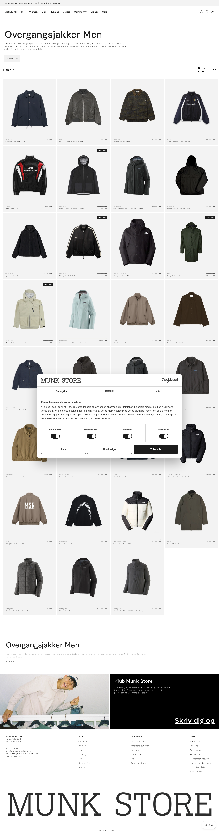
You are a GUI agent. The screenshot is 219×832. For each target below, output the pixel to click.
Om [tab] (158, 391)
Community (80, 11)
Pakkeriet (135, 750)
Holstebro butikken (140, 746)
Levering (194, 746)
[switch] (91, 436)
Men (44, 11)
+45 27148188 (12, 748)
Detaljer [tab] (109, 391)
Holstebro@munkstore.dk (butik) (22, 754)
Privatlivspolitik (197, 767)
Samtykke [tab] (61, 391)
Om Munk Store (138, 742)
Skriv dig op (195, 720)
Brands (94, 11)
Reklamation (196, 754)
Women (33, 11)
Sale (104, 11)
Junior (66, 11)
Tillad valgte (109, 449)
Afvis (63, 449)
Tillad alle (155, 449)
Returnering (195, 750)
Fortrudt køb (196, 771)
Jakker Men (12, 58)
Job (132, 759)
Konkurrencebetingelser (201, 763)
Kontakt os (195, 742)
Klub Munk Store (139, 763)
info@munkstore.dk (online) (19, 751)
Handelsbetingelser (199, 759)
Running (54, 11)
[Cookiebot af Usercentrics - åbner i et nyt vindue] (164, 380)
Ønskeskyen (136, 754)
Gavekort (82, 742)
